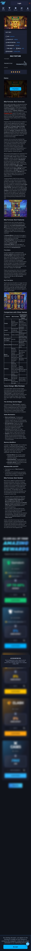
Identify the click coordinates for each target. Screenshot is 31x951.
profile (28, 9)
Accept (15, 947)
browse (3, 9)
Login (19, 3)
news (22, 9)
